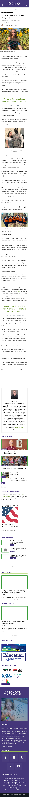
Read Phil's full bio (19, 427)
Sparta (3, 483)
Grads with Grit (24, 10)
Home (2, 10)
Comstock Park (7, 780)
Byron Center (5, 465)
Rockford (17, 787)
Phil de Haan (7, 25)
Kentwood (19, 785)
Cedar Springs (20, 778)
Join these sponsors (6, 683)
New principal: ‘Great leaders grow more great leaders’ (13, 623)
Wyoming (3, 477)
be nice (19, 291)
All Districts (13, 551)
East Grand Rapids (16, 780)
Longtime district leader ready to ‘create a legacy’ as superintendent (14, 452)
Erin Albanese (4, 625)
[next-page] (5, 487)
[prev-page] (2, 487)
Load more (14, 561)
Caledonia (14, 778)
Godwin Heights (18, 782)
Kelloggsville (11, 12)
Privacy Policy (4, 796)
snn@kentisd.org (11, 746)
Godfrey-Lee (10, 782)
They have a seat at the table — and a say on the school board (18, 556)
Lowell (24, 785)
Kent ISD (12, 545)
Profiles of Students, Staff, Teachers (12, 10)
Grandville (4, 449)
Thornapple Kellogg (14, 789)
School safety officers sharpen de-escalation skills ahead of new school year (18, 542)
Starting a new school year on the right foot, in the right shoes (18, 549)
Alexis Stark (4, 594)
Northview (11, 787)
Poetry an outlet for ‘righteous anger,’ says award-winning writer (13, 592)
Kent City (8, 785)
